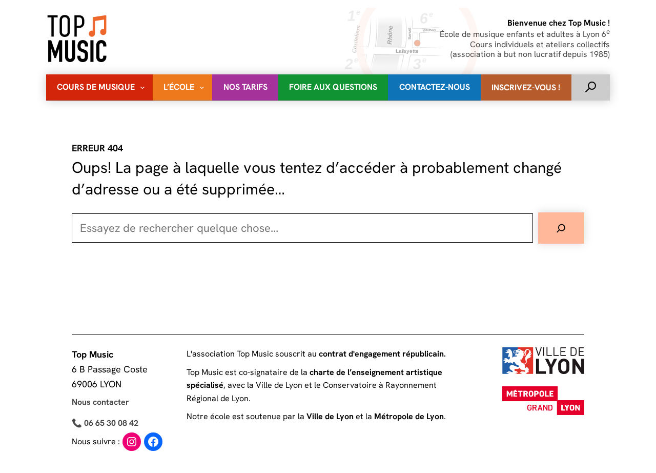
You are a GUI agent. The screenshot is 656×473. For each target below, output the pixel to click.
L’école (178, 87)
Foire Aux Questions (333, 87)
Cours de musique (96, 87)
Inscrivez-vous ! (525, 87)
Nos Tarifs (245, 87)
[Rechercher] (561, 228)
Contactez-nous (434, 87)
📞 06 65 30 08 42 (105, 423)
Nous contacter (100, 402)
